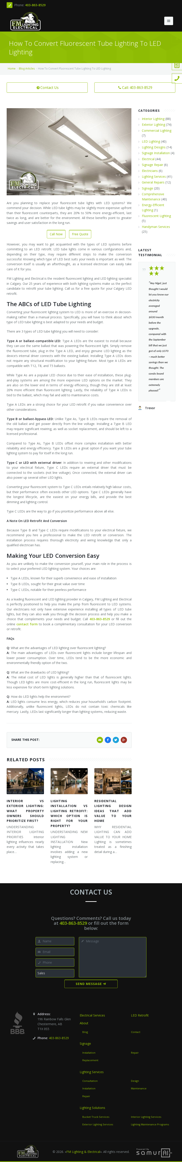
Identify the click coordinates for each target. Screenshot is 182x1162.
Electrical (148, 159)
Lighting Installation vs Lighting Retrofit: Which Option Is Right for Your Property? (69, 813)
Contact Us (49, 87)
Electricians (150, 171)
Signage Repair (152, 165)
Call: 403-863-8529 (137, 87)
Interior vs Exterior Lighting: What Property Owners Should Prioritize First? (25, 811)
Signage (147, 188)
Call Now (56, 234)
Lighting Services (154, 176)
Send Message (89, 984)
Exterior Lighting (153, 124)
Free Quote (80, 234)
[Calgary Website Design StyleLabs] (154, 1152)
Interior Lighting (153, 119)
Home (12, 68)
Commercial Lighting (156, 130)
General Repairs (153, 182)
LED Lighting (151, 141)
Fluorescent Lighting (156, 216)
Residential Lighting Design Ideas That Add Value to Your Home (113, 811)
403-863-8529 (35, 5)
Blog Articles (27, 68)
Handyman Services (156, 227)
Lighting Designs (154, 147)
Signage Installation (156, 153)
